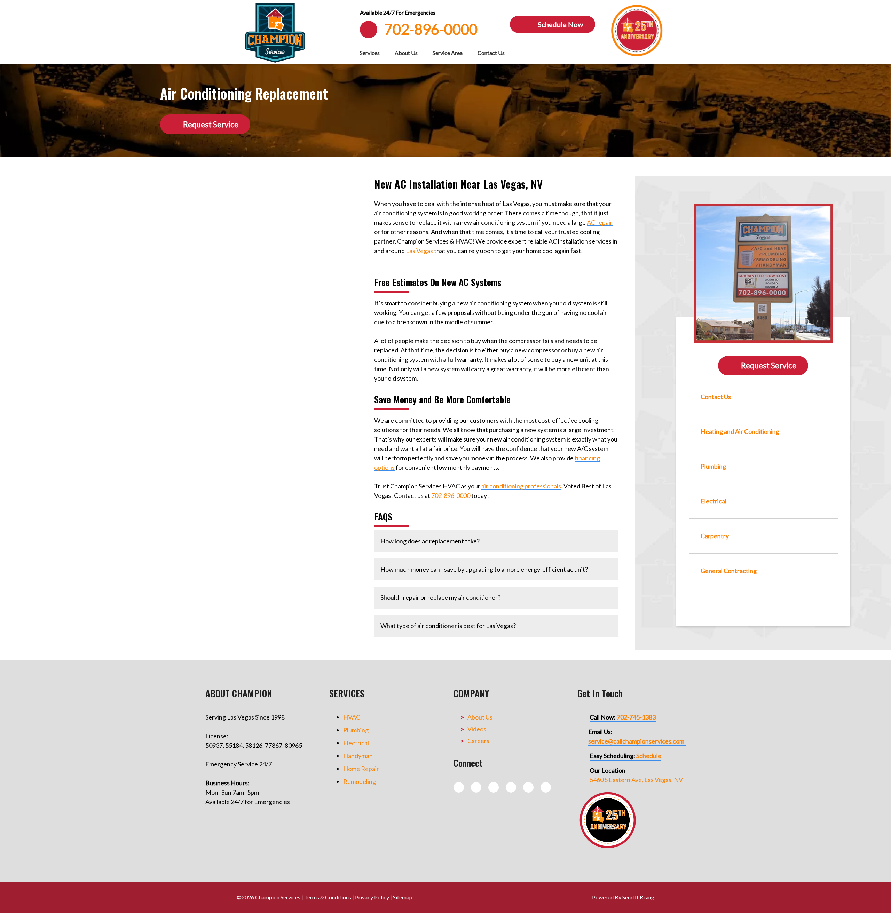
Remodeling (359, 781)
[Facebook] (493, 787)
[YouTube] (528, 787)
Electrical (356, 743)
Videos (476, 729)
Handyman (358, 756)
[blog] (459, 787)
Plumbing (356, 730)
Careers (478, 741)
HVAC (351, 717)
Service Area (448, 52)
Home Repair (361, 768)
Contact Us (491, 52)
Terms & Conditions (327, 897)
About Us (406, 52)
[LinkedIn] (546, 787)
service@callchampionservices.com (636, 741)
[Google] (511, 787)
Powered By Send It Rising (623, 897)
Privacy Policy (372, 897)
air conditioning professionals (521, 486)
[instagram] (476, 787)
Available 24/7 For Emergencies (397, 12)
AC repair (600, 222)
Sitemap (402, 897)
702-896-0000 (450, 495)
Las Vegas (419, 250)
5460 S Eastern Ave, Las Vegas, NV (636, 780)
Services (370, 52)
